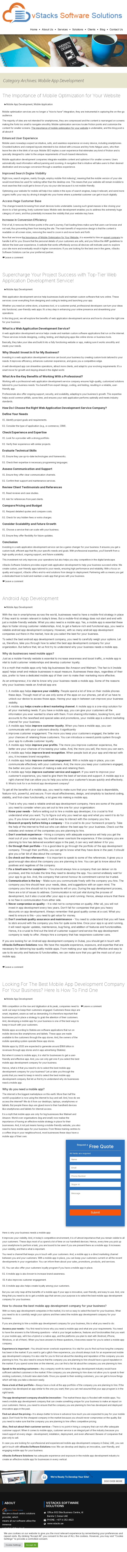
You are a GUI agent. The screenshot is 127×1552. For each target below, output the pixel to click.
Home (33, 29)
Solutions (77, 29)
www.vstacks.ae (55, 1523)
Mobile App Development (19, 104)
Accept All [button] (31, 1545)
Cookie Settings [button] (13, 1545)
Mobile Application (43, 104)
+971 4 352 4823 (65, 1519)
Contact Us (116, 29)
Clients (91, 29)
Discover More (113, 1481)
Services (63, 29)
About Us (47, 29)
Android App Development (30, 598)
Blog (102, 29)
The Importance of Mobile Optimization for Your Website (61, 95)
